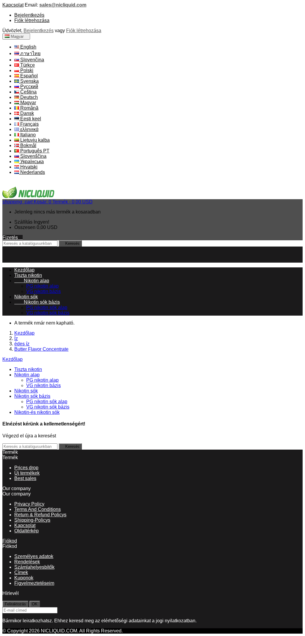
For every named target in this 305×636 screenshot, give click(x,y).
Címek (21, 572)
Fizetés (12, 237)
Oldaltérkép (26, 530)
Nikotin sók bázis (37, 302)
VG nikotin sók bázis (47, 312)
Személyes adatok (33, 556)
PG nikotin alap (42, 286)
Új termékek (27, 473)
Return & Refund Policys (40, 514)
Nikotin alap (31, 280)
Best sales (25, 478)
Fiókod (9, 540)
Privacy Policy (29, 503)
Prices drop (26, 467)
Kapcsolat (13, 4)
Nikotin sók (26, 296)
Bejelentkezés (29, 15)
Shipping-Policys (32, 520)
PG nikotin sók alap (46, 307)
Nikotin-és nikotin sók (37, 412)
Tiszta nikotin (28, 275)
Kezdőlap (12, 359)
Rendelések (27, 561)
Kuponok (23, 577)
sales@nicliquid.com (62, 4)
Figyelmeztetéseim (34, 583)
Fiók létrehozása (31, 20)
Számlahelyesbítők (34, 567)
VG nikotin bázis (43, 291)
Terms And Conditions (37, 509)
